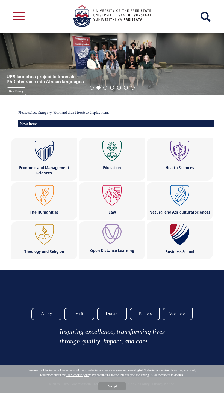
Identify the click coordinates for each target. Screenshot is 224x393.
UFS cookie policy (78, 375)
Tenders (145, 313)
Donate (112, 313)
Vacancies (177, 313)
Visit (79, 313)
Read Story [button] (16, 91)
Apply (46, 313)
